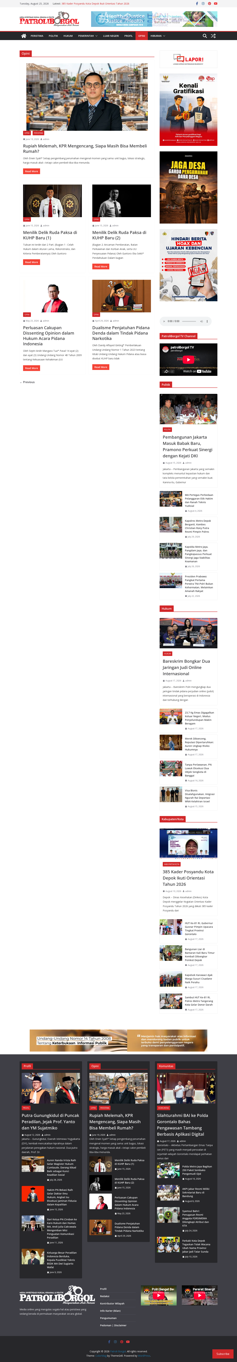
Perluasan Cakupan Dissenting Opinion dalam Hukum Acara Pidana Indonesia (48, 336)
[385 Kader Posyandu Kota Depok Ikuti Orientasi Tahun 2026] (188, 844)
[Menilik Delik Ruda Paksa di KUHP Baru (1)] (52, 201)
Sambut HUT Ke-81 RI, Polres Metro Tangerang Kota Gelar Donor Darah (199, 1001)
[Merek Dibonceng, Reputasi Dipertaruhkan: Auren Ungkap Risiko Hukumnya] (171, 747)
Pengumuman (108, 1318)
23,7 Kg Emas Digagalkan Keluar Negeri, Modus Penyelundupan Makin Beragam (199, 718)
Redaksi (104, 1296)
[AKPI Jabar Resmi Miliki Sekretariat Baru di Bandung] (168, 1195)
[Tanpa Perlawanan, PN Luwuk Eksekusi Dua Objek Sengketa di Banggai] (171, 773)
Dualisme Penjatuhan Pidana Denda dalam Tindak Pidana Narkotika (121, 333)
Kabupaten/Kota (171, 864)
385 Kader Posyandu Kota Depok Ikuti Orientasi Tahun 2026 (95, 3)
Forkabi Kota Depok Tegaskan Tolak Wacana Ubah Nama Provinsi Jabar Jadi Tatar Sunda (196, 1246)
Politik (53, 35)
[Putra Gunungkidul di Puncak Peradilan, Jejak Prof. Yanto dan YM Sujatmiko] (51, 1088)
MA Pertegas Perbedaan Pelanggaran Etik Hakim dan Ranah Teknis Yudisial (199, 500)
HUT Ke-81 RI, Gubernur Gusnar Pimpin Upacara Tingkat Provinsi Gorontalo (199, 928)
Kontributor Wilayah (112, 1303)
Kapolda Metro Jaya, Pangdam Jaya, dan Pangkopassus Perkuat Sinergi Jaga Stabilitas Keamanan (198, 554)
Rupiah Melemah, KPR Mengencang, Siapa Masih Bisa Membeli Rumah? (85, 148)
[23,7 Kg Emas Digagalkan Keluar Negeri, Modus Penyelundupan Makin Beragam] (171, 721)
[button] (96, 35)
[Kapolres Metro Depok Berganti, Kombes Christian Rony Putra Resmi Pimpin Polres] (171, 529)
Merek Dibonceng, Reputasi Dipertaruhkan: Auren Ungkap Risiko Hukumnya (199, 744)
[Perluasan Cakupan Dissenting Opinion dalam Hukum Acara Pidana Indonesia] (52, 296)
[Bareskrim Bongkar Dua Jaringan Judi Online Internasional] (188, 633)
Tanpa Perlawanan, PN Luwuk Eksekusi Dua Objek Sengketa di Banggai (198, 770)
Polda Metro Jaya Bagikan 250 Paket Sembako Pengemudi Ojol (197, 1170)
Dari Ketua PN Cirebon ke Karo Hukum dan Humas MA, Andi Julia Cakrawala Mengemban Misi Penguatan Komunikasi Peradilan (62, 1228)
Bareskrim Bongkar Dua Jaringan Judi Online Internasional (186, 667)
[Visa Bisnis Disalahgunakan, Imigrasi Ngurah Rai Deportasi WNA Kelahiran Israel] (171, 798)
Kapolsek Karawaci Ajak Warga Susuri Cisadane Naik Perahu (199, 978)
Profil (128, 35)
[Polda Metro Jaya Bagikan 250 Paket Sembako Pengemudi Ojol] (168, 1173)
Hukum (68, 35)
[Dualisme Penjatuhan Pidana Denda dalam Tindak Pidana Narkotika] (121, 296)
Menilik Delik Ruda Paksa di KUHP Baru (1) (50, 235)
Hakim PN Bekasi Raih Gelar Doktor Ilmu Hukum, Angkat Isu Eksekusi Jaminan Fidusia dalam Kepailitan (62, 1197)
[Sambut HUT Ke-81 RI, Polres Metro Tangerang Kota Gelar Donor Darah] (171, 1003)
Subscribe (223, 1354)
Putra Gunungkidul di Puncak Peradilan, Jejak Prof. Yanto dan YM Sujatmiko (50, 1121)
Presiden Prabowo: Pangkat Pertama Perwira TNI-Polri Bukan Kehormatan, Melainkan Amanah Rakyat (199, 584)
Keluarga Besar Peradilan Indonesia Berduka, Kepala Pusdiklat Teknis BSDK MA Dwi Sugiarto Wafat (62, 1260)
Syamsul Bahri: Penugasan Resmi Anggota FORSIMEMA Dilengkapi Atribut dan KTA (195, 1218)
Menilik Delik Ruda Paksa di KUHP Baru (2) (119, 235)
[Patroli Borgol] (24, 36)
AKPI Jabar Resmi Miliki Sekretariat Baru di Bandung (195, 1192)
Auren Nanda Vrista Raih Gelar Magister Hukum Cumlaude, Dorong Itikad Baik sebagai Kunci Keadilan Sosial (61, 1167)
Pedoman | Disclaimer (113, 1325)
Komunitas (163, 1108)
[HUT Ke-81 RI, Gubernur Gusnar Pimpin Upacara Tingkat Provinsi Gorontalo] (171, 931)
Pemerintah (86, 35)
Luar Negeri (111, 35)
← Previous (27, 382)
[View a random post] (213, 36)
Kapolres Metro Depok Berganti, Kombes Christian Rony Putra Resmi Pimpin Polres (198, 526)
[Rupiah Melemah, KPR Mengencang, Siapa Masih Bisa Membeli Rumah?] (87, 97)
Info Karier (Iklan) (110, 1310)
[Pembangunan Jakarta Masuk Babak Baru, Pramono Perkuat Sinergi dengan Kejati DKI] (188, 409)
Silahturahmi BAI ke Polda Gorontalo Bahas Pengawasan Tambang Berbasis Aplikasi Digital (182, 1124)
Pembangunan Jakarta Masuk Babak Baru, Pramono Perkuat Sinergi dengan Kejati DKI (187, 446)
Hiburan (156, 35)
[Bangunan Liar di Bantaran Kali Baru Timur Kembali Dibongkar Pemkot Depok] (171, 957)
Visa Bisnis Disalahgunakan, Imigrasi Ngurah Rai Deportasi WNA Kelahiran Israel (200, 796)
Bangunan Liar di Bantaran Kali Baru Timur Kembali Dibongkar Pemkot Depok (200, 954)
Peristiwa (37, 35)
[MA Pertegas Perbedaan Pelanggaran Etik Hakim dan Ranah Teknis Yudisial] (171, 503)
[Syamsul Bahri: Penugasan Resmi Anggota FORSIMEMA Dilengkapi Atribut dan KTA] (168, 1221)
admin (46, 139)
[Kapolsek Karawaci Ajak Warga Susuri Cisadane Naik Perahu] (171, 981)
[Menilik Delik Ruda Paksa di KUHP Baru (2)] (121, 201)
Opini (141, 35)
